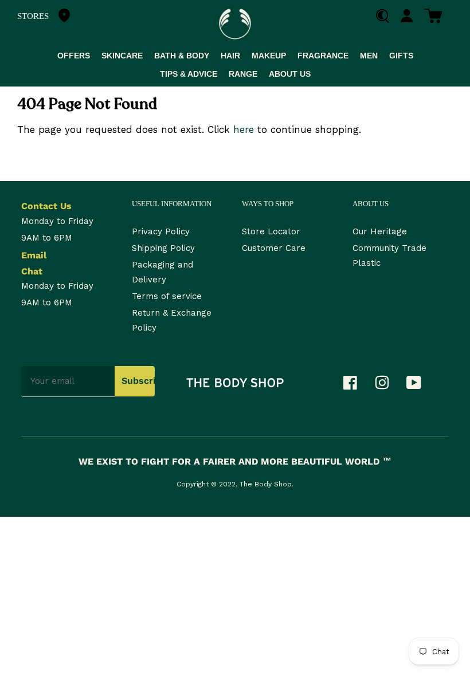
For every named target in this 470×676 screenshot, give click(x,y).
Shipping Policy (163, 248)
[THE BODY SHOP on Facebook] (356, 385)
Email (33, 255)
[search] (386, 16)
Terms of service (167, 296)
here (243, 129)
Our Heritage (379, 231)
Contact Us (46, 206)
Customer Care (274, 248)
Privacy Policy (161, 231)
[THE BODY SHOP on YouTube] (419, 385)
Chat (31, 271)
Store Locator (271, 231)
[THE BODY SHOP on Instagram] (388, 385)
